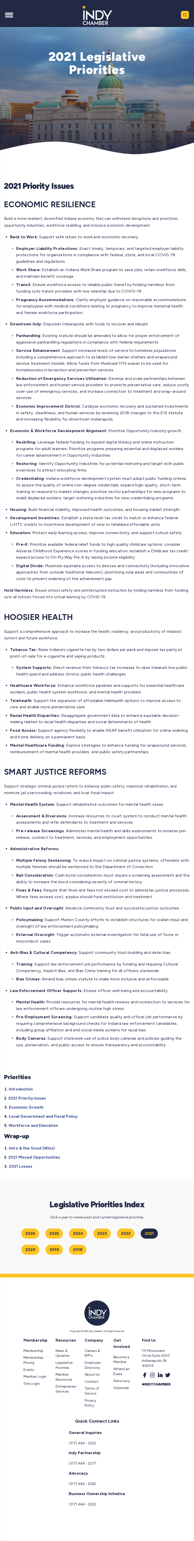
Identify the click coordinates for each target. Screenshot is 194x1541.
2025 (54, 1233)
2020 (30, 1249)
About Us (92, 1374)
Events (28, 1370)
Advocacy (121, 1381)
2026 (30, 1233)
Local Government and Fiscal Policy (43, 1116)
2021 (149, 1233)
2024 (78, 1233)
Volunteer (121, 1388)
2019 (54, 1249)
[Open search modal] (185, 15)
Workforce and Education (33, 1125)
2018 (77, 1249)
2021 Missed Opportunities (34, 1157)
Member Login (34, 1376)
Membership (33, 1351)
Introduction (21, 1089)
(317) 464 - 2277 (82, 1463)
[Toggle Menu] (9, 15)
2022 (126, 1233)
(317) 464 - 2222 (82, 1443)
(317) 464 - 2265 (82, 1484)
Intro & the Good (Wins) (32, 1148)
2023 (102, 1233)
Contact (92, 1381)
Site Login (31, 1383)
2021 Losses (20, 1166)
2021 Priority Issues (27, 1098)
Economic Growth (26, 1107)
